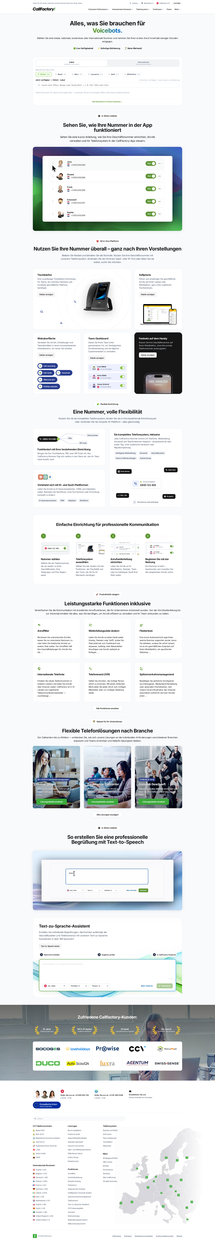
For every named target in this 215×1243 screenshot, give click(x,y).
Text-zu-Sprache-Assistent (78, 1204)
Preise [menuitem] (169, 9)
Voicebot (71, 1212)
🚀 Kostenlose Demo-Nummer (45, 1146)
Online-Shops (73, 1157)
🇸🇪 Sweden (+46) (40, 1212)
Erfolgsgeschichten (110, 1158)
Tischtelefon (107, 1142)
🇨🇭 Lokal (36, 1150)
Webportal (107, 1146)
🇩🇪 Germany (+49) (40, 1189)
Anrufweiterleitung (75, 1177)
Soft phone (107, 1134)
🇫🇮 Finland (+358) (40, 1181)
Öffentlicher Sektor (75, 1153)
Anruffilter (71, 1173)
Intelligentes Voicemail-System (80, 1193)
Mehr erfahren (147, 986)
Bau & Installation (74, 1130)
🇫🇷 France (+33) (39, 1185)
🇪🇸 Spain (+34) (39, 1208)
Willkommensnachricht (76, 1224)
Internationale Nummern (44, 1165)
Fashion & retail (74, 1134)
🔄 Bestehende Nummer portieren (46, 1138)
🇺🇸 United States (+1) (41, 1220)
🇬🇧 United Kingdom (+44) (43, 1216)
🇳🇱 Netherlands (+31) (41, 1200)
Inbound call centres (76, 1146)
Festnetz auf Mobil (110, 1130)
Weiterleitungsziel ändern (77, 1220)
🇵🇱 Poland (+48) (39, 1204)
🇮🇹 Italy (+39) (38, 1197)
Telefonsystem (110, 1126)
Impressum (128, 1236)
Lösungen (72, 1126)
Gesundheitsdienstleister (77, 1138)
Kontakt (106, 1166)
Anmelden (177, 3)
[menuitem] (99, 9)
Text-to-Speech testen (50, 946)
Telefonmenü (73, 1200)
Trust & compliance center (165, 1236)
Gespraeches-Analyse (76, 1189)
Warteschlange (74, 1216)
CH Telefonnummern (42, 1126)
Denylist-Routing (74, 1181)
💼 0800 (36, 1157)
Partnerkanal (108, 1170)
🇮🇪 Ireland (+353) (40, 1193)
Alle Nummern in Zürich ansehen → (107, 102)
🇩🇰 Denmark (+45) (40, 1177)
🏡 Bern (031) (38, 1134)
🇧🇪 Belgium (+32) (40, 1173)
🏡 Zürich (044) (39, 1153)
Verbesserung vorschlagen (144, 1236)
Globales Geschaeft (75, 1142)
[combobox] (80, 1119)
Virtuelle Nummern (110, 1181)
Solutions (106, 1173)
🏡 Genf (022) (38, 1142)
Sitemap (179, 1236)
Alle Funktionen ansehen (107, 708)
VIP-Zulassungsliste (75, 1208)
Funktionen (73, 1169)
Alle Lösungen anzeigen (108, 814)
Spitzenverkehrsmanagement (79, 1197)
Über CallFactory (109, 1177)
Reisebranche (73, 1161)
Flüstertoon (72, 1185)
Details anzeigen (46, 294)
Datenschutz (116, 1236)
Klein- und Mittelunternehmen (79, 1150)
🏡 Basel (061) (39, 1130)
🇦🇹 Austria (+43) (39, 1170)
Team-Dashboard (110, 1138)
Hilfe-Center (107, 1162)
